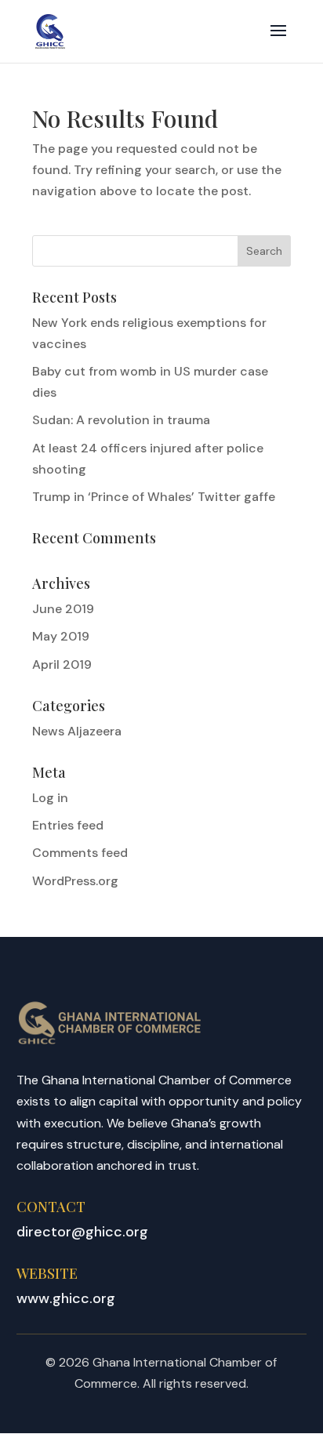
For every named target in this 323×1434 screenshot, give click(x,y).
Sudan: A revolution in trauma (121, 420)
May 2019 (60, 636)
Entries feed (67, 825)
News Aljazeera (77, 731)
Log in (50, 798)
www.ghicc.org (65, 1298)
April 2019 (62, 664)
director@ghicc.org (82, 1231)
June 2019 (63, 609)
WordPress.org (75, 881)
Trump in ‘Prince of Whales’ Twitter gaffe (153, 496)
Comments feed (80, 852)
